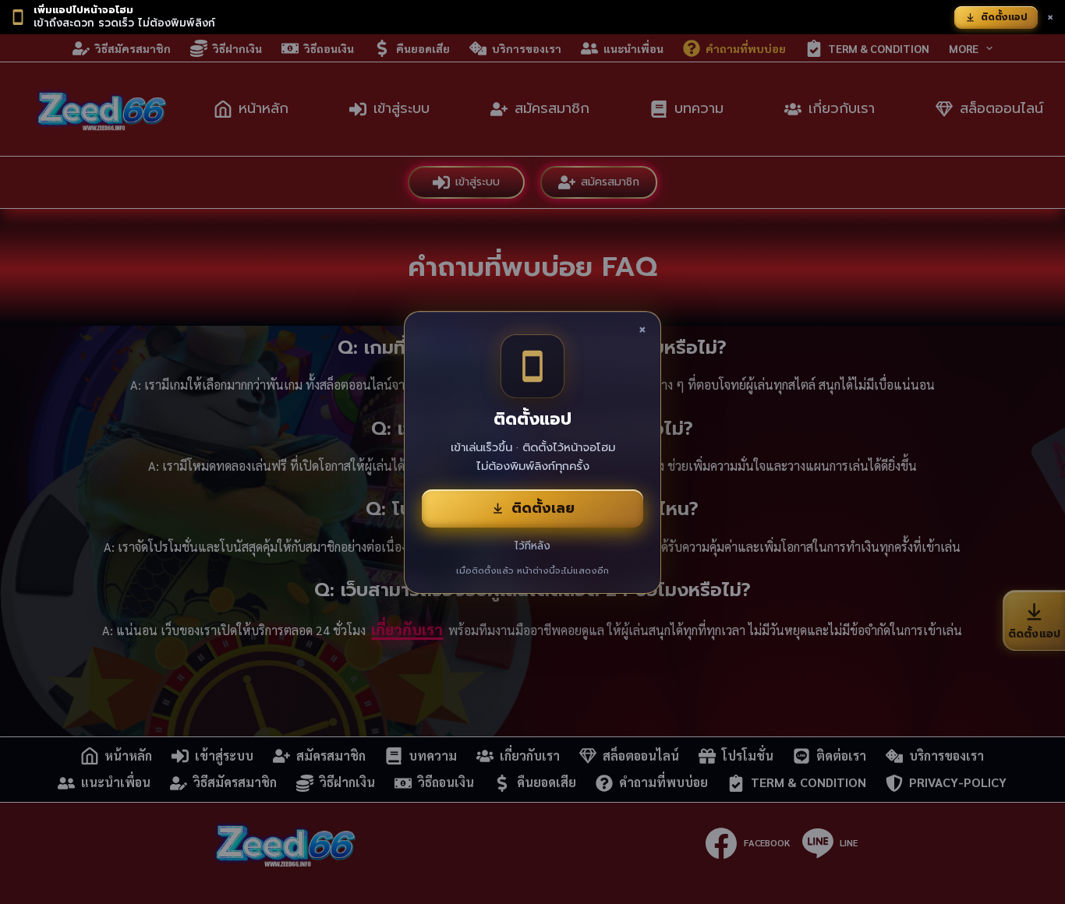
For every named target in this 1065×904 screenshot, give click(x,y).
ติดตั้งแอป (1004, 17)
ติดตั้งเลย (543, 508)
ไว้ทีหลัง (532, 546)
